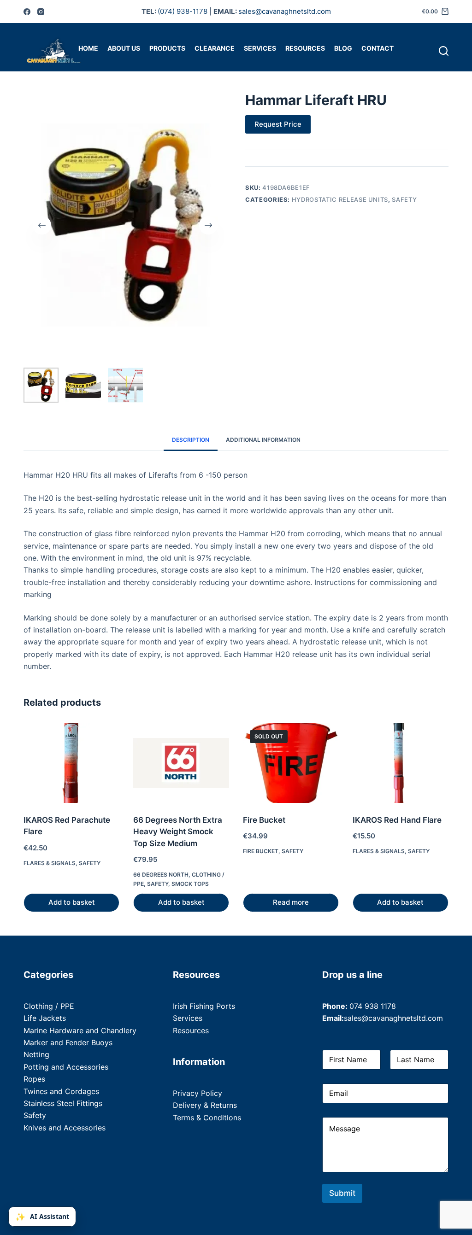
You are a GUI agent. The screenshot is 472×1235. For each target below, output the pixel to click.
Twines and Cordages (61, 1091)
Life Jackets (45, 1018)
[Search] (443, 51)
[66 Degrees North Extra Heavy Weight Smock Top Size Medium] (181, 763)
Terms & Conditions (207, 1117)
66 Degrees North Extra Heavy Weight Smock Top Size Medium (177, 831)
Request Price (277, 124)
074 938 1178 (372, 1006)
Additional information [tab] (263, 439)
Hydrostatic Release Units (340, 199)
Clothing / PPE (49, 1006)
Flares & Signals (50, 863)
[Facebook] (27, 11)
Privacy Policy (197, 1093)
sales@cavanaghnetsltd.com (284, 11)
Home (88, 48)
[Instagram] (40, 11)
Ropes (34, 1078)
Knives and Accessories (65, 1127)
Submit (342, 1193)
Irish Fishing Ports (204, 1006)
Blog (343, 48)
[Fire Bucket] (291, 763)
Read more (291, 902)
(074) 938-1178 (182, 11)
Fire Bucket (264, 820)
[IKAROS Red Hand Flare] (400, 763)
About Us (123, 48)
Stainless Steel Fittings (63, 1103)
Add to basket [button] (71, 902)
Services (260, 48)
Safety (404, 199)
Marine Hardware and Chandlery (80, 1030)
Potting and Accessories (66, 1066)
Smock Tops (190, 883)
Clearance (215, 48)
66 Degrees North (161, 874)
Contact (377, 48)
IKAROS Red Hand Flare (397, 820)
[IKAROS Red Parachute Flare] (71, 763)
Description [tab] (190, 439)
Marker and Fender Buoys (68, 1042)
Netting (36, 1054)
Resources (305, 48)
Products (167, 48)
